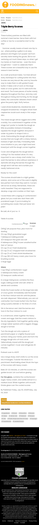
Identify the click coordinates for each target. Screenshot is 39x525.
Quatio (23, 461)
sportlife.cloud (34, 480)
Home (4, 521)
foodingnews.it (19, 501)
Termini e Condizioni (21, 521)
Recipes (31, 416)
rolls (4, 419)
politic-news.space (22, 493)
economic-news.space (30, 490)
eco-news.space (17, 490)
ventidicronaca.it (9, 482)
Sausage (34, 419)
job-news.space (19, 492)
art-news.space (6, 490)
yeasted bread (19, 421)
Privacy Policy (33, 521)
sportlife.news (9, 497)
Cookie (16, 522)
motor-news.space (30, 492)
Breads (32, 413)
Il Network (10, 521)
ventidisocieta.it (18, 484)
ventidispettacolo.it (29, 484)
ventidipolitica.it (8, 484)
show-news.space (30, 495)
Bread (15, 413)
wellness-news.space (18, 499)
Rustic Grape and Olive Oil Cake (18, 419)
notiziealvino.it (15, 480)
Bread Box (23, 413)
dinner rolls (14, 416)
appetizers (6, 413)
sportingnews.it (24, 480)
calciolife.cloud (5, 480)
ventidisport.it (19, 485)
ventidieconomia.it (20, 482)
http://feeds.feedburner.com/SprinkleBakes (16, 403)
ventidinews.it (31, 482)
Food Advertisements (16, 224)
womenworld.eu (30, 499)
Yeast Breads (7, 421)
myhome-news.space (9, 493)
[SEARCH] (37, 11)
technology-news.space (21, 497)
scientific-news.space (17, 495)
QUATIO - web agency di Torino (17, 435)
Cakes (5, 416)
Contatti (22, 522)
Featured (23, 416)
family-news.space (8, 492)
